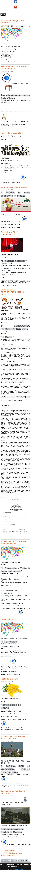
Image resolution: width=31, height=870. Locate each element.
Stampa (2, 25)
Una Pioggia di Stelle (9, 855)
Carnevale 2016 (8, 620)
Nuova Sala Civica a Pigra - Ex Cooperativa (14, 67)
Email (6, 25)
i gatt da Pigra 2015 (8, 852)
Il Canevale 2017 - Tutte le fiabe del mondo (13, 542)
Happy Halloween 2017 (12, 133)
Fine (26, 860)
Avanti (22, 860)
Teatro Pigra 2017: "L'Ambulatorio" (9, 233)
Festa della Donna (9, 679)
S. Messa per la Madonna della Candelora (13, 737)
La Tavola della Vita (8, 850)
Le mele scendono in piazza (14, 187)
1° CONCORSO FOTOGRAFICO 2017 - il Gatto (13, 292)
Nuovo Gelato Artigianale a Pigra (12, 853)
